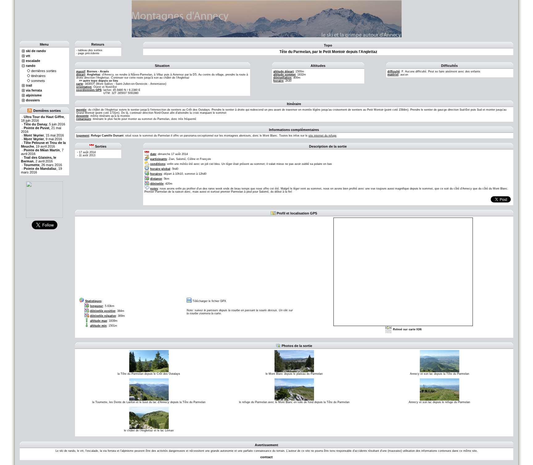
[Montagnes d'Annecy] (44, 199)
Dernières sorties (47, 110)
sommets (38, 81)
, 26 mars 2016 (43, 165)
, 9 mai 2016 (43, 139)
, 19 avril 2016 (43, 144)
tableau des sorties (90, 50)
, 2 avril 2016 (38, 159)
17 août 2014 (87, 152)
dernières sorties (43, 71)
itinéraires (38, 76)
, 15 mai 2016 (44, 135)
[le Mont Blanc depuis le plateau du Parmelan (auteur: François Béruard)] (294, 360)
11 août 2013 (87, 155)
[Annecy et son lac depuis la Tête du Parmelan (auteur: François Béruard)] (439, 360)
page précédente (88, 53)
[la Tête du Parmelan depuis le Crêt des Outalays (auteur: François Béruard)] (149, 360)
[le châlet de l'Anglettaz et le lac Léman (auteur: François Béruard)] (149, 417)
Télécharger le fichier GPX (209, 301)
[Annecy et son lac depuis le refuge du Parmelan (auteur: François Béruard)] (439, 389)
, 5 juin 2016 (44, 124)
